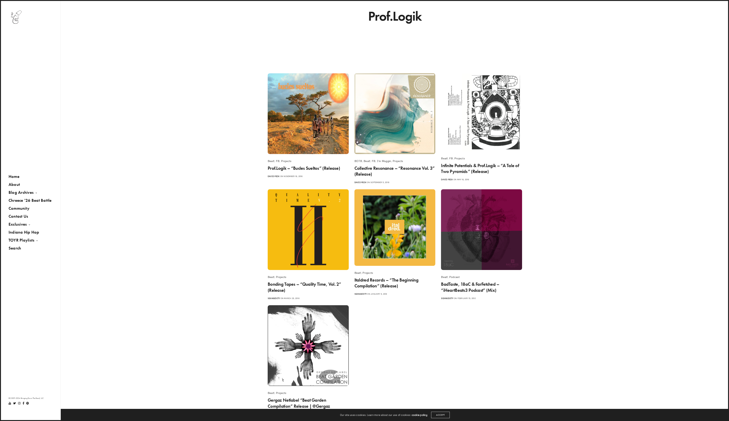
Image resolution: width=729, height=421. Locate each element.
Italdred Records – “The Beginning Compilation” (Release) (386, 283)
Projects (286, 161)
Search (15, 248)
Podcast (454, 277)
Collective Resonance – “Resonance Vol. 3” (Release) (394, 171)
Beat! (271, 161)
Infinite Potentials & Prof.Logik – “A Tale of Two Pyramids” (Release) (480, 168)
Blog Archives (21, 192)
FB (277, 161)
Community (19, 208)
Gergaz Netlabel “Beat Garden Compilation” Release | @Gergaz (299, 403)
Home (14, 176)
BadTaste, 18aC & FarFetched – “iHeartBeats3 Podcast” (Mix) (470, 287)
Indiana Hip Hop (24, 232)
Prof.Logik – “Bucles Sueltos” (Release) (304, 168)
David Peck (273, 176)
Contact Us (18, 216)
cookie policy (419, 414)
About (14, 184)
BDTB (358, 161)
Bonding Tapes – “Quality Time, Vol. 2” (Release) (304, 287)
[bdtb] (16, 17)
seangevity (274, 298)
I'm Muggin (384, 161)
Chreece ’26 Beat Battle (30, 200)
